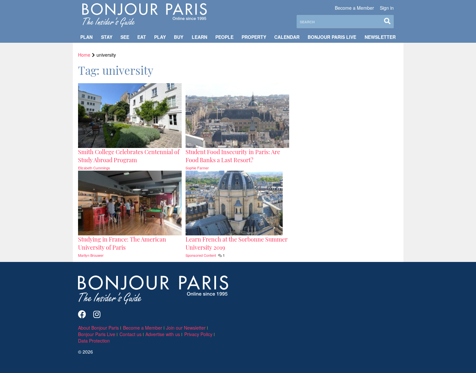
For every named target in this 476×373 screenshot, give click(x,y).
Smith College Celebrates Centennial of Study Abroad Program (128, 156)
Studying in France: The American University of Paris (122, 243)
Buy (178, 37)
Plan (86, 37)
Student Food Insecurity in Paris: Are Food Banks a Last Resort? (233, 156)
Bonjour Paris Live (332, 37)
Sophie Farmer (197, 167)
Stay (106, 37)
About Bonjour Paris (98, 327)
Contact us (130, 334)
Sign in (387, 8)
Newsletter (380, 37)
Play (160, 37)
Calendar (287, 37)
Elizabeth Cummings (94, 167)
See (124, 37)
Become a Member (354, 8)
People (224, 37)
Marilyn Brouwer (91, 255)
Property (254, 37)
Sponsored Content (201, 255)
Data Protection (94, 340)
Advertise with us (162, 334)
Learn (199, 37)
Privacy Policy (198, 334)
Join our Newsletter (186, 327)
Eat (141, 37)
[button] (130, 156)
